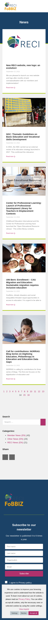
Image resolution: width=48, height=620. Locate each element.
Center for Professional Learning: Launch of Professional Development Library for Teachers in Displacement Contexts (23, 208)
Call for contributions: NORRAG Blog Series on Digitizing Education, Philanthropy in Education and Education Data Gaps (23, 356)
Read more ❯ (10, 87)
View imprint (24, 609)
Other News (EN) (15, 439)
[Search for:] (24, 422)
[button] (44, 6)
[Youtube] (42, 500)
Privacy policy (25, 582)
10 (31, 391)
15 (24, 395)
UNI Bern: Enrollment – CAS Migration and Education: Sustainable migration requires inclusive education (22, 284)
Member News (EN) (16, 435)
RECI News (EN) (15, 442)
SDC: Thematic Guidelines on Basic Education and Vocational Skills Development (23, 137)
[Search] (43, 422)
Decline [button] (23, 613)
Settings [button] (14, 613)
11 (35, 391)
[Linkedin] (38, 500)
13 (43, 391)
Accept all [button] (33, 613)
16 (28, 395)
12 (39, 391)
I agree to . (20, 582)
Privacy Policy (24, 599)
